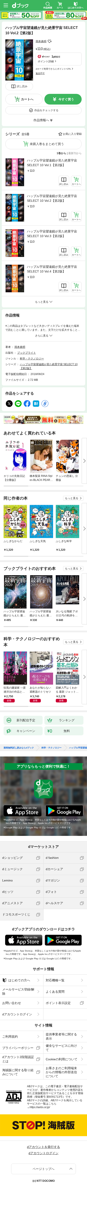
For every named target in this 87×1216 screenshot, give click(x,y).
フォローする (49, 41)
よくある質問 (55, 991)
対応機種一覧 (55, 980)
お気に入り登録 (72, 133)
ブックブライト (26, 352)
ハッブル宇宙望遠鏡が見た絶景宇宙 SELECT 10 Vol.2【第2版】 (52, 198)
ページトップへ (43, 1169)
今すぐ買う (66, 99)
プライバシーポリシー (17, 1048)
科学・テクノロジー (32, 358)
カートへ (27, 99)
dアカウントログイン (17, 1014)
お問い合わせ (11, 1003)
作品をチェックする (46, 110)
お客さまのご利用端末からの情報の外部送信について (61, 1072)
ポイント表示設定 (58, 1003)
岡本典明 (41, 41)
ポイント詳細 (46, 61)
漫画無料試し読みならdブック (19, 748)
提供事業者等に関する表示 (61, 1036)
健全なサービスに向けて (61, 1047)
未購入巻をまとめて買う (47, 144)
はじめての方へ (19, 980)
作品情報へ (41, 120)
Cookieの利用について (61, 1059)
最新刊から (75, 153)
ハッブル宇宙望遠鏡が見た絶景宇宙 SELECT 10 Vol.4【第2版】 (52, 269)
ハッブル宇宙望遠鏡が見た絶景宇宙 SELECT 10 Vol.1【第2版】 (52, 163)
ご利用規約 (10, 1036)
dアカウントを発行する (43, 1147)
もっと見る (71, 498)
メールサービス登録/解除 (18, 991)
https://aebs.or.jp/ (40, 1107)
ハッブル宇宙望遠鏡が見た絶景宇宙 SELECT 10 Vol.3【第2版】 (52, 234)
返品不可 (40, 73)
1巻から (61, 153)
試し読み (22, 86)
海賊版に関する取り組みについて (17, 1072)
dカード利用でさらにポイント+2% (53, 69)
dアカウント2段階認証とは (18, 1059)
